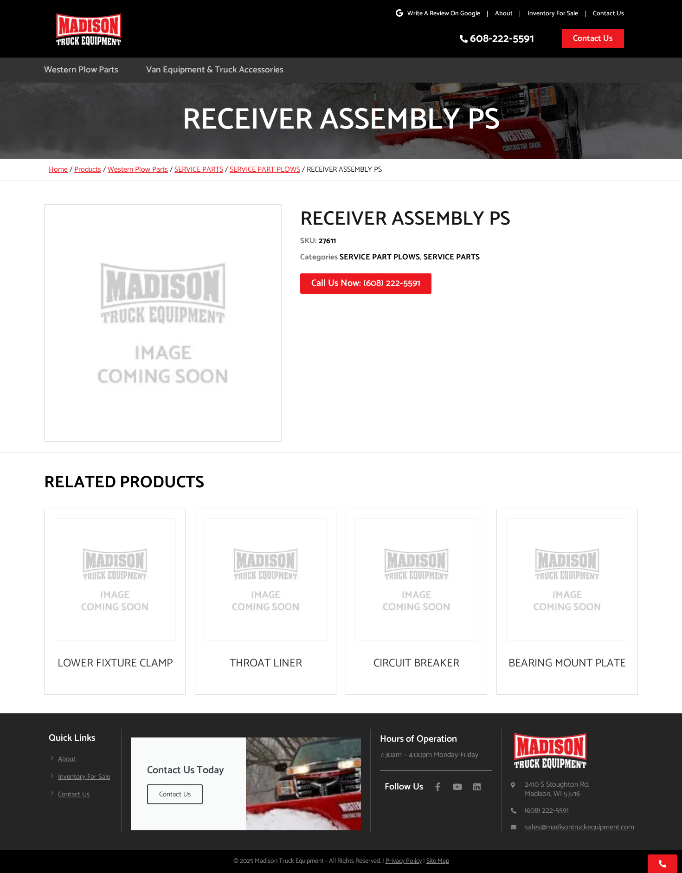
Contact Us (608, 13)
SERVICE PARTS (198, 169)
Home (58, 169)
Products (87, 169)
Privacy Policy (404, 861)
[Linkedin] (477, 786)
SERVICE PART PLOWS (265, 169)
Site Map (437, 861)
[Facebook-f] (438, 786)
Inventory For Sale (553, 13)
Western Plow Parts (81, 70)
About (504, 13)
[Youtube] (457, 786)
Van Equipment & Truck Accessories (214, 70)
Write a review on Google (443, 13)
